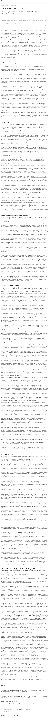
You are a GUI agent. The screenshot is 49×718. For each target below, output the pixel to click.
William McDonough (4, 5)
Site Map (12, 715)
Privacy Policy (16, 715)
